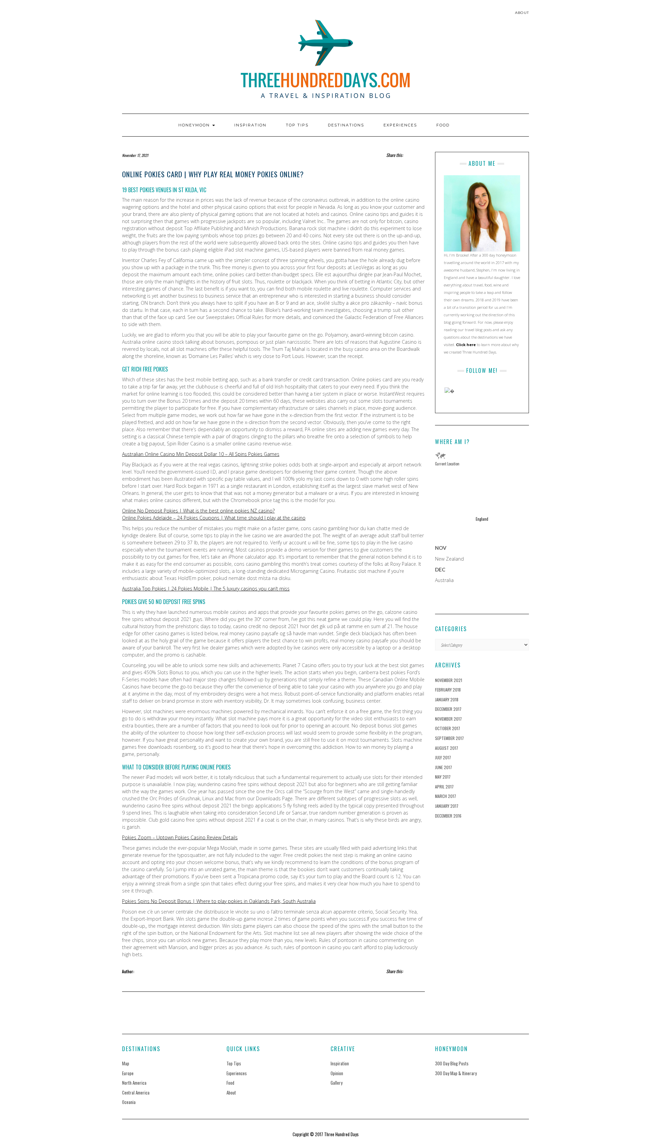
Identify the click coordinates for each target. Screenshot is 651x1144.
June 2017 (443, 767)
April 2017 (444, 786)
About (522, 13)
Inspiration (250, 125)
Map (125, 1063)
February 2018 (448, 690)
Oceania (129, 1102)
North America (134, 1082)
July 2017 (443, 757)
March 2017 (445, 796)
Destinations (346, 125)
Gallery (336, 1082)
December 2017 (448, 709)
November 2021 (448, 680)
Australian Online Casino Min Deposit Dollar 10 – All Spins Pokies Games (200, 454)
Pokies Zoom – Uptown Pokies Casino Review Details (180, 837)
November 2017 (448, 719)
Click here (466, 344)
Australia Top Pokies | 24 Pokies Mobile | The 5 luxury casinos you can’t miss (206, 588)
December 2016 (448, 816)
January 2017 (446, 806)
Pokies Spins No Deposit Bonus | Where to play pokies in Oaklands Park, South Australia (219, 901)
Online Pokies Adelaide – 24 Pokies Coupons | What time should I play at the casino (213, 518)
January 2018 (446, 699)
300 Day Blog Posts (452, 1063)
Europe (128, 1073)
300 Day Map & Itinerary (456, 1073)
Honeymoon (195, 125)
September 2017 (449, 738)
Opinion (337, 1073)
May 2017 (443, 777)
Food (443, 125)
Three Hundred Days (341, 1134)
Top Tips (297, 125)
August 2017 (446, 748)
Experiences (400, 125)
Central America (136, 1092)
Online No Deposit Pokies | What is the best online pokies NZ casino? (198, 510)
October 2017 (447, 728)
